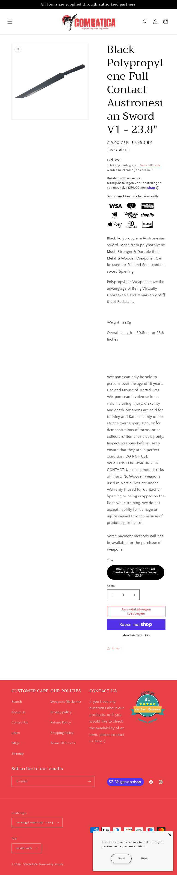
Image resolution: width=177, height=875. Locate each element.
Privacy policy (60, 712)
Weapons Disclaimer (66, 702)
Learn (16, 733)
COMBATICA (30, 864)
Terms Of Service (63, 743)
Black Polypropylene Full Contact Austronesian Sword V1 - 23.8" (136, 572)
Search (17, 702)
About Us (19, 712)
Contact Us (20, 722)
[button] (10, 22)
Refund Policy (60, 722)
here (98, 741)
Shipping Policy (62, 733)
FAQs (15, 743)
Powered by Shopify (51, 864)
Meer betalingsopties (136, 635)
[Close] (170, 834)
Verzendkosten (150, 165)
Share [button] (116, 648)
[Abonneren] (89, 781)
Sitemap (18, 753)
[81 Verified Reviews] (147, 725)
